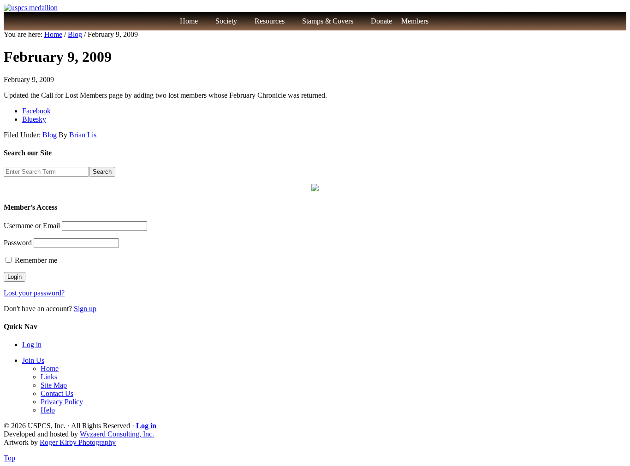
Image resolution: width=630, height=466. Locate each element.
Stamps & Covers (327, 21)
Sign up (85, 309)
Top (9, 458)
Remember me (35, 260)
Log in (32, 344)
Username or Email (32, 226)
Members (414, 21)
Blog (49, 135)
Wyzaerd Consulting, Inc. (117, 434)
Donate (381, 21)
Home (189, 21)
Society (226, 21)
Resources (270, 21)
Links (49, 377)
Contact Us (57, 393)
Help (48, 410)
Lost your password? (34, 293)
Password (18, 243)
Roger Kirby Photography (78, 442)
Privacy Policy (62, 402)
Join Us (33, 360)
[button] (448, 21)
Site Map (54, 385)
